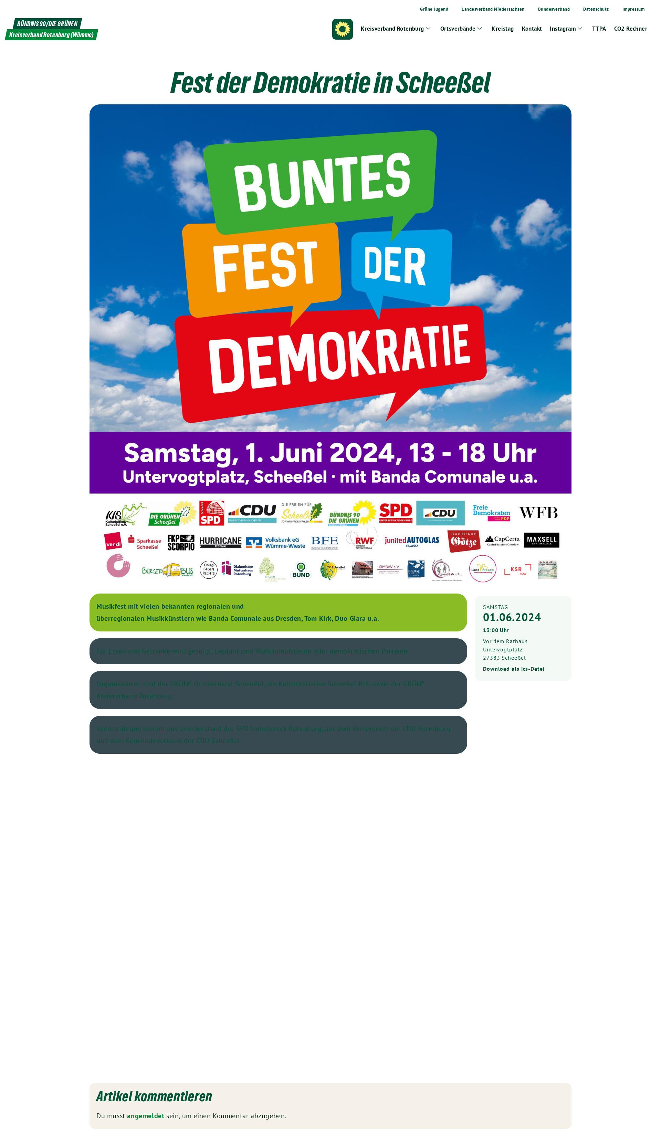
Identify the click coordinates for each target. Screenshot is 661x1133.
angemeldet (145, 1115)
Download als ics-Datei (514, 668)
